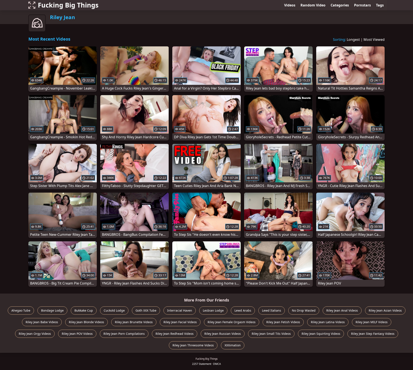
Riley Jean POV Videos (77, 334)
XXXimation (233, 345)
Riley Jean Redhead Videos (175, 334)
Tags (380, 5)
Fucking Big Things (68, 5)
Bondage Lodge (52, 310)
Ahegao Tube (20, 310)
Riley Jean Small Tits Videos (271, 334)
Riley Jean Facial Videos (180, 322)
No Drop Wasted (304, 310)
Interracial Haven (179, 310)
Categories (340, 5)
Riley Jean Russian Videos (222, 334)
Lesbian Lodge (213, 310)
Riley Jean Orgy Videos (35, 334)
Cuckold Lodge (114, 310)
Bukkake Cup (83, 310)
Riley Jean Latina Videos (328, 322)
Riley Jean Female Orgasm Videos (232, 322)
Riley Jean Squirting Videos (321, 334)
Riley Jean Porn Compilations (124, 334)
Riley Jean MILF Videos (372, 322)
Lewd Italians (271, 310)
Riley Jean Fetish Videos (283, 322)
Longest (353, 39)
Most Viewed (374, 39)
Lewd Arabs (242, 310)
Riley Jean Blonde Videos (86, 322)
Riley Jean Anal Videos (342, 310)
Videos (289, 5)
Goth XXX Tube (146, 310)
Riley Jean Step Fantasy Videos (373, 334)
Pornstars (362, 5)
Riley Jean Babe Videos (42, 322)
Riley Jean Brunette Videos (134, 322)
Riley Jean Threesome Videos (193, 345)
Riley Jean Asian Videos (385, 310)
